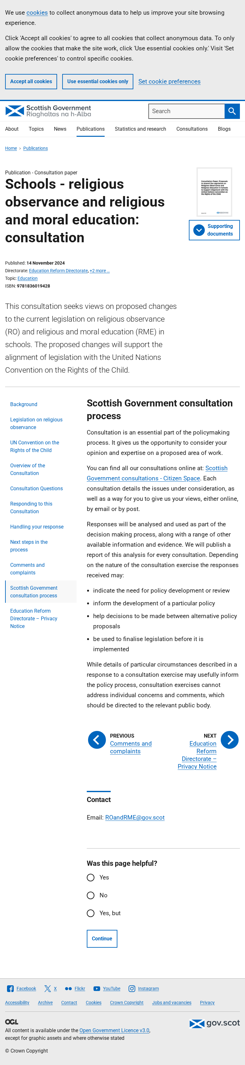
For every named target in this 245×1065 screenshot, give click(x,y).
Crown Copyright (127, 1002)
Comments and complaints (27, 569)
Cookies (93, 1002)
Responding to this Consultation (31, 507)
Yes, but (110, 913)
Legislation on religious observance (36, 423)
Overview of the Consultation (27, 469)
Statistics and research (140, 129)
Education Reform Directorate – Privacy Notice (33, 618)
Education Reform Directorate (58, 270)
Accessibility (17, 1002)
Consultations (192, 129)
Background (23, 404)
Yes (104, 877)
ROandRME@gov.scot (135, 817)
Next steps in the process (29, 546)
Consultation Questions (36, 488)
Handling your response (36, 527)
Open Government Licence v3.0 (114, 1030)
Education (28, 278)
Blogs (224, 129)
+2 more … (100, 270)
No (104, 895)
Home (11, 148)
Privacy (207, 1002)
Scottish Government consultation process (33, 592)
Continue (102, 939)
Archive (45, 1002)
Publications (91, 129)
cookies (37, 12)
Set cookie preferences (169, 81)
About (12, 129)
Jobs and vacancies (171, 1002)
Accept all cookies (31, 81)
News (60, 129)
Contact (69, 1002)
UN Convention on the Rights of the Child (34, 446)
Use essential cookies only (97, 81)
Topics (36, 129)
